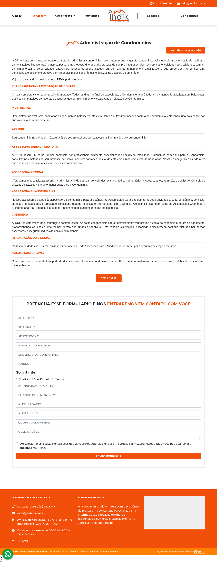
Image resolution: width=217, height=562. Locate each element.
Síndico (24, 379)
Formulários (91, 15)
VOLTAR (108, 278)
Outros (59, 379)
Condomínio (190, 15)
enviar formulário (108, 455)
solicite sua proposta (185, 50)
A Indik (16, 15)
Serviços (38, 15)
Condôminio (42, 379)
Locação (153, 15)
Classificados (64, 15)
